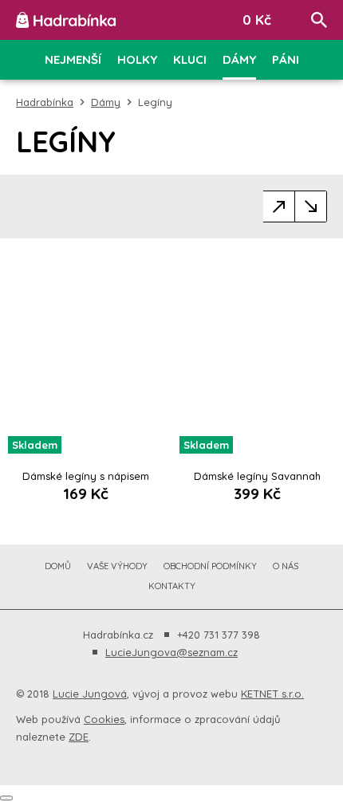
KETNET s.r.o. (272, 693)
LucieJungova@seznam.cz (171, 652)
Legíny (155, 102)
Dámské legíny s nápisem (85, 476)
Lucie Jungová (90, 693)
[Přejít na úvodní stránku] (66, 20)
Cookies (104, 719)
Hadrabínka (44, 102)
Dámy (105, 102)
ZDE (79, 736)
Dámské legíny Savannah (257, 476)
